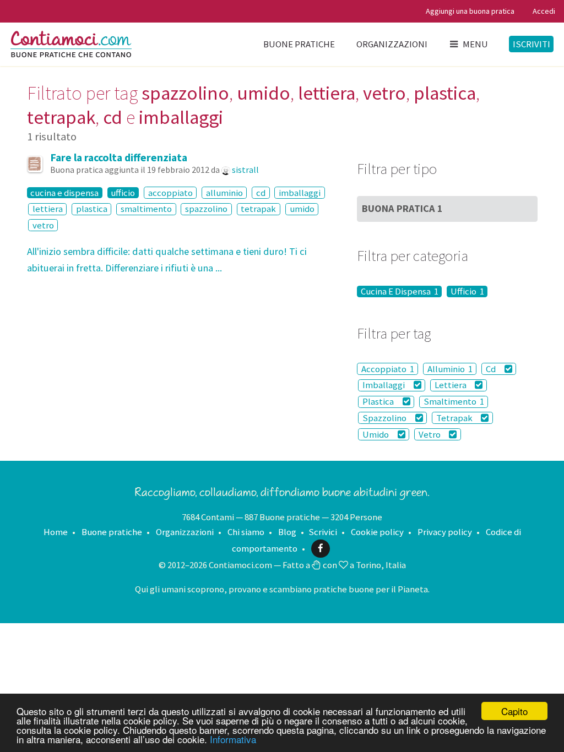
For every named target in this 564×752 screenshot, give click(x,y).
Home (56, 532)
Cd (491, 369)
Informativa (233, 739)
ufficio (123, 192)
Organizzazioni (391, 44)
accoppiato (170, 193)
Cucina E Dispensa (399, 291)
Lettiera (451, 385)
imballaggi (300, 193)
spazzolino (206, 209)
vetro (43, 225)
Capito (514, 711)
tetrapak (258, 209)
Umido (376, 434)
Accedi (544, 11)
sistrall (245, 169)
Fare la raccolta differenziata (118, 157)
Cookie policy (377, 532)
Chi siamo (245, 532)
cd (260, 193)
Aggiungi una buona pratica (470, 11)
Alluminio (450, 369)
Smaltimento (454, 402)
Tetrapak (455, 418)
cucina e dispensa (64, 192)
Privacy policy (444, 532)
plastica (91, 209)
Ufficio (467, 291)
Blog (287, 532)
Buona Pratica (402, 208)
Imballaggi (384, 385)
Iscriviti (531, 44)
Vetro (430, 434)
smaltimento (146, 209)
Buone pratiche (299, 44)
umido (302, 209)
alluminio (224, 193)
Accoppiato (387, 369)
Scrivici (322, 532)
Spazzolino (385, 418)
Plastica (378, 402)
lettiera (47, 209)
